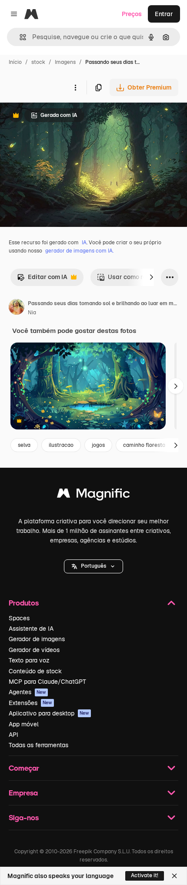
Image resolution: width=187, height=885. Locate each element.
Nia (32, 312)
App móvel (24, 724)
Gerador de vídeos (34, 650)
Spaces (19, 618)
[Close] (174, 876)
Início (15, 62)
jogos (98, 445)
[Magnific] (93, 495)
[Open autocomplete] (19, 37)
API (13, 735)
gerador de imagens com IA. (79, 250)
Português (93, 565)
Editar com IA (42, 279)
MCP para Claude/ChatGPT (47, 681)
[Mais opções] (75, 87)
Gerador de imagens (37, 639)
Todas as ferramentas (38, 745)
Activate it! (144, 875)
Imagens (65, 62)
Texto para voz (29, 660)
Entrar (164, 14)
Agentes (27, 692)
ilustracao (61, 445)
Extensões (30, 703)
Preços (132, 14)
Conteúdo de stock (35, 671)
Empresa (23, 792)
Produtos (24, 602)
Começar (24, 767)
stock (38, 62)
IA (84, 242)
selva (24, 445)
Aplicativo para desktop (49, 713)
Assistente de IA (31, 628)
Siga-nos (24, 817)
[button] (93, 566)
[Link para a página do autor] (16, 308)
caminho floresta (144, 445)
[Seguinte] (151, 277)
